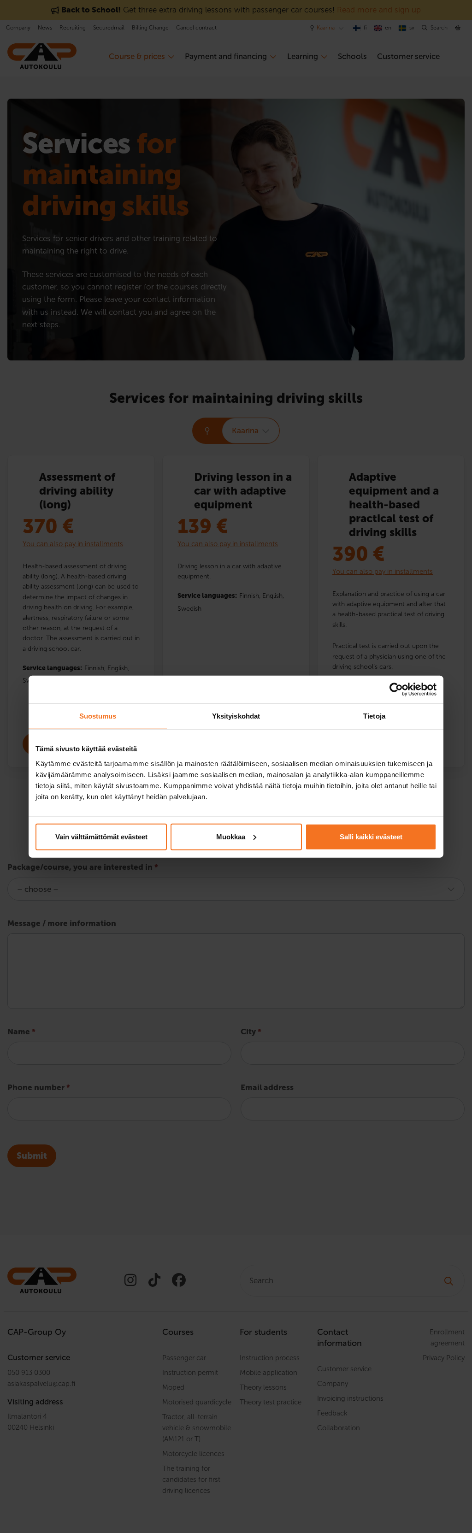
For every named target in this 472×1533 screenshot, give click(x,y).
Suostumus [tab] (98, 716)
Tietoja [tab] (374, 716)
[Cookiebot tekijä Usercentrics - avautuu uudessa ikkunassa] (396, 689)
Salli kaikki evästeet (371, 836)
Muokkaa (230, 836)
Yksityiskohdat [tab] (236, 716)
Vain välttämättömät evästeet (101, 836)
